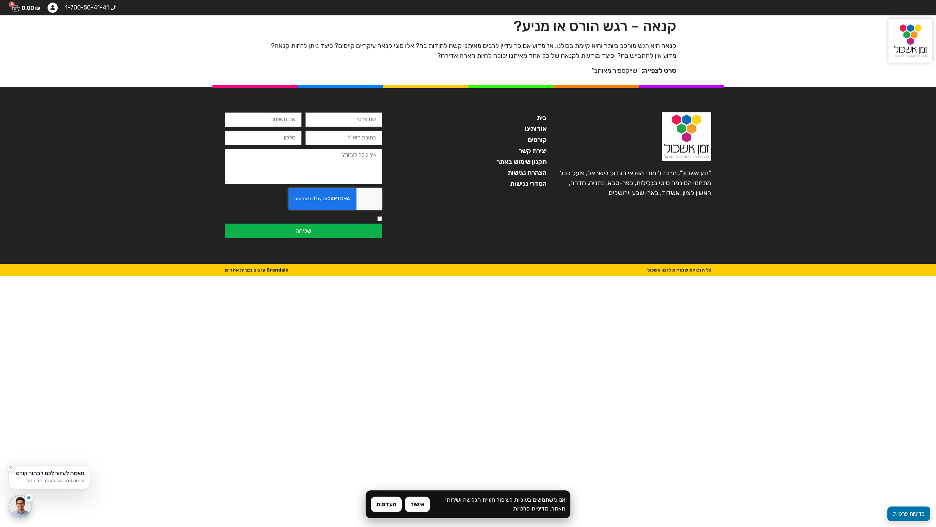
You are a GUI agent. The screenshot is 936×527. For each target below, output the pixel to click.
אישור (417, 504)
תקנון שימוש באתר (522, 162)
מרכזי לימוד (115, 31)
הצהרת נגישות (527, 173)
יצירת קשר (30, 31)
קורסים (189, 31)
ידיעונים (71, 31)
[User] (53, 8)
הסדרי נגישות (528, 184)
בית (257, 31)
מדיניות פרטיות (530, 508)
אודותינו (226, 31)
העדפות (386, 504)
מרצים (155, 31)
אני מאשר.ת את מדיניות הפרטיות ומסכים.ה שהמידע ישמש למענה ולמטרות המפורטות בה (306, 218)
